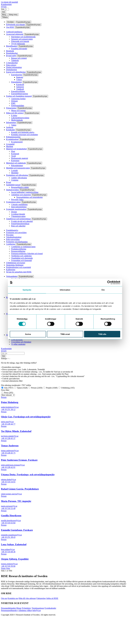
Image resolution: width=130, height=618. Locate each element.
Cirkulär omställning (19, 204)
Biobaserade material (19, 158)
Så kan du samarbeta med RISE (18, 272)
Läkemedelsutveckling (20, 118)
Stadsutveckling (12, 190)
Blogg (18, 608)
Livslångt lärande (18, 214)
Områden (10, 22)
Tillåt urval (65, 334)
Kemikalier (10, 130)
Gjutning (14, 180)
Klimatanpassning (13, 137)
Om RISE (10, 27)
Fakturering (41, 598)
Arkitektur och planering (21, 195)
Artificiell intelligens (14, 32)
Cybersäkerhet (12, 63)
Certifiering (10, 244)
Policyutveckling (13, 239)
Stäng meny (13, 15)
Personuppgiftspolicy (9, 610)
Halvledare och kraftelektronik (23, 37)
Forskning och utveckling (16, 232)
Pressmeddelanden (8, 608)
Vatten (13, 125)
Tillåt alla (102, 334)
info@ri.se (36, 610)
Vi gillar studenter (18, 344)
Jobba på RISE (52, 598)
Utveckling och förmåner (21, 342)
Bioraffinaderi (11, 46)
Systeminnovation (13, 202)
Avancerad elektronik (14, 34)
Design (14, 212)
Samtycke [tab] (27, 290)
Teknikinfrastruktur (13, 237)
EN (5, 7)
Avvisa (28, 334)
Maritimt (9, 146)
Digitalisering (11, 70)
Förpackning (11, 108)
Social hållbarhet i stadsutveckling (24, 192)
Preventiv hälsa (17, 199)
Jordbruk (9, 127)
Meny (4, 15)
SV (2, 7)
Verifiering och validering (21, 256)
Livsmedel (10, 144)
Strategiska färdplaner (14, 265)
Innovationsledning (19, 207)
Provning (9, 235)
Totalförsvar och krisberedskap (18, 219)
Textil (13, 156)
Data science (11, 65)
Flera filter (5, 390)
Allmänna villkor (25, 610)
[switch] (50, 324)
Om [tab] (103, 290)
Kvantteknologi (12, 139)
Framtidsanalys (12, 230)
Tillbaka (5, 17)
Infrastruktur (11, 122)
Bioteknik (10, 51)
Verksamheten (11, 276)
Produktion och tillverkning (17, 175)
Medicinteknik (17, 120)
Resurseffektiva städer (20, 187)
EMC (13, 103)
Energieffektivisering (19, 94)
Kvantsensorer (17, 142)
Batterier (19, 77)
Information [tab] (65, 290)
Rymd (8, 182)
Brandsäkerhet (12, 53)
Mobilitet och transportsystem (18, 168)
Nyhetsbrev (26, 608)
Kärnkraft (20, 84)
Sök (2, 9)
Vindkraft (20, 89)
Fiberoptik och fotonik (20, 41)
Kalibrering (10, 269)
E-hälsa (14, 115)
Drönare (14, 101)
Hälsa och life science (14, 113)
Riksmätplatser (17, 165)
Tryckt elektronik (18, 44)
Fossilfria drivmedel (19, 49)
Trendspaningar (38, 608)
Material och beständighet (16, 149)
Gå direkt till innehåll (9, 2)
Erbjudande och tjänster (15, 24)
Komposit (15, 154)
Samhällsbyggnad (13, 185)
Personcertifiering (18, 251)
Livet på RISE (17, 340)
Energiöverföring (18, 91)
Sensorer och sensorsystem (22, 39)
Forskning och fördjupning (17, 242)
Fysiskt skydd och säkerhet (22, 221)
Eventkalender (50, 608)
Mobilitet (14, 173)
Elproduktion (16, 82)
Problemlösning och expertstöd (18, 267)
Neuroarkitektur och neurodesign (29, 197)
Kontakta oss (13, 598)
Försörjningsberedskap (20, 224)
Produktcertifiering (18, 249)
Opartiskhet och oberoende (22, 258)
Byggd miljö (11, 56)
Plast (13, 151)
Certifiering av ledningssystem (23, 247)
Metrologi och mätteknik (16, 163)
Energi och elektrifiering (16, 72)
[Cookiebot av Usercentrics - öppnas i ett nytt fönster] (109, 282)
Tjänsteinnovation (18, 216)
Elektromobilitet (17, 105)
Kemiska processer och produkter (24, 134)
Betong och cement (19, 58)
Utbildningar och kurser (15, 263)
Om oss (4, 598)
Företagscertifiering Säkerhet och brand (27, 253)
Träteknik (15, 60)
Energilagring (16, 75)
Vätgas (19, 79)
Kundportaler (6, 4)
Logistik (14, 170)
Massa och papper (18, 110)
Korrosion (15, 160)
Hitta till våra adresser (27, 598)
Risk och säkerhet (18, 226)
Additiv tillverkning (19, 178)
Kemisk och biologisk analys (22, 132)
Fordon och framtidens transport (19, 96)
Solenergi (20, 87)
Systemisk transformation (16, 209)
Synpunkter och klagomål (21, 260)
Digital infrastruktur (14, 67)
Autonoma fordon (18, 99)
